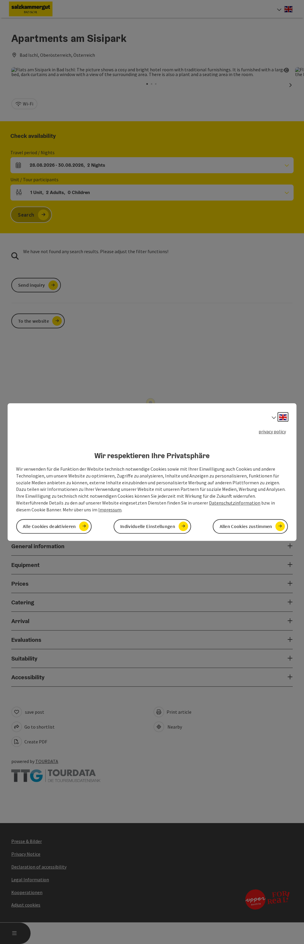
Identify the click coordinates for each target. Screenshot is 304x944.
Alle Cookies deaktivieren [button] (49, 526)
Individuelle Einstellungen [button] (147, 526)
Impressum (109, 510)
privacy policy (272, 431)
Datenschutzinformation (234, 503)
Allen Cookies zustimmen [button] (246, 526)
